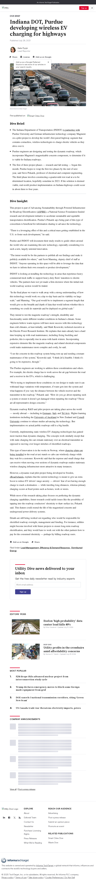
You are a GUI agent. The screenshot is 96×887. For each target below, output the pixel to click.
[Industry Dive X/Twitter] (14, 817)
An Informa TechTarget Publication (48, 2)
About (26, 813)
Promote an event (56, 826)
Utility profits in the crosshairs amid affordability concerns (64, 649)
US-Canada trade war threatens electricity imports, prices (48, 708)
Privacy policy (8, 877)
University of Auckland (45, 417)
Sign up (84, 8)
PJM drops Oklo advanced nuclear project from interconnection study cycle (42, 678)
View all (13, 789)
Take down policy (36, 877)
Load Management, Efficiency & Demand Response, (46, 547)
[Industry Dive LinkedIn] (3, 817)
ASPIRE (41, 211)
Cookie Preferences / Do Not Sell (60, 877)
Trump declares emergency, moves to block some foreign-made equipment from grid (48, 688)
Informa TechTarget (44, 865)
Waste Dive (53, 842)
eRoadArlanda (17, 476)
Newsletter (28, 826)
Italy (54, 413)
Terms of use (21, 877)
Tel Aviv (66, 413)
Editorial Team (30, 817)
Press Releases (30, 838)
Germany (46, 413)
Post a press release (26, 789)
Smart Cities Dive (55, 838)
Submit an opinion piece (59, 822)
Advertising (53, 813)
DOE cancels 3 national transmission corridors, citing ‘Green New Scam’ (50, 699)
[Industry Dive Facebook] (9, 817)
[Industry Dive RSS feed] (19, 817)
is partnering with (71, 129)
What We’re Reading (33, 843)
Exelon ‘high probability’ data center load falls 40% (63, 622)
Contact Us (29, 822)
